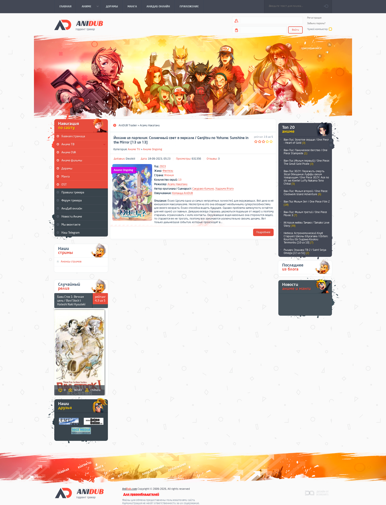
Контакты (85, 465)
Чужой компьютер (317, 29)
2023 (162, 166)
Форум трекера (71, 200)
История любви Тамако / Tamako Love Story (306, 224)
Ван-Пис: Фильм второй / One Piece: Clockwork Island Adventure (306, 193)
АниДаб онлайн (71, 208)
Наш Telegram (70, 232)
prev (331, 145)
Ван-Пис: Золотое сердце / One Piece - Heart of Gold (306, 141)
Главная (63, 471)
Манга (65, 176)
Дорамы (66, 168)
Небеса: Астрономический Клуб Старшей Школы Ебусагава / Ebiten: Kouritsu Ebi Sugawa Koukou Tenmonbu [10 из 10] (306, 238)
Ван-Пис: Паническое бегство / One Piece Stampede (305, 152)
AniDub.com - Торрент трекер (78, 25)
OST (64, 184)
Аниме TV (134, 149)
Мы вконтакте (70, 224)
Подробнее (263, 232)
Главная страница (73, 136)
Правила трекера (72, 192)
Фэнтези (168, 170)
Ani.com (129, 488)
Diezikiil (130, 158)
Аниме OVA (68, 152)
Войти (295, 29)
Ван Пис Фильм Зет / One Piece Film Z (307, 203)
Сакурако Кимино (203, 188)
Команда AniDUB (182, 193)
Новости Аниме (71, 216)
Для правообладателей (141, 494)
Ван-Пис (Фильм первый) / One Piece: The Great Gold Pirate (307, 162)
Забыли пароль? (316, 23)
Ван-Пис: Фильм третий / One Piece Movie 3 (305, 214)
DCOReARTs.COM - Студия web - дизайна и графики (317, 492)
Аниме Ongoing (152, 149)
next (331, 140)
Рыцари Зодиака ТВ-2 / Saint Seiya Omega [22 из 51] (305, 251)
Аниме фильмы (71, 160)
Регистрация (314, 18)
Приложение (177, 467)
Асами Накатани (177, 184)
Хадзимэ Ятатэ (224, 188)
